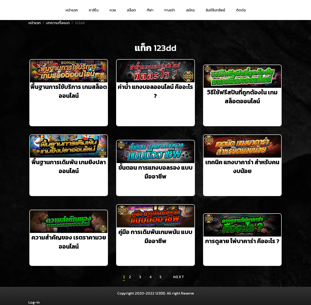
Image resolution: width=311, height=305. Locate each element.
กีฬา (150, 10)
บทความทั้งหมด (58, 22)
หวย (113, 10)
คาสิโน (94, 10)
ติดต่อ (241, 10)
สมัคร (190, 10)
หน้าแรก (72, 10)
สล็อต (131, 10)
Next (178, 277)
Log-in (34, 302)
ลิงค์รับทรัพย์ (215, 10)
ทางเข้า (169, 10)
